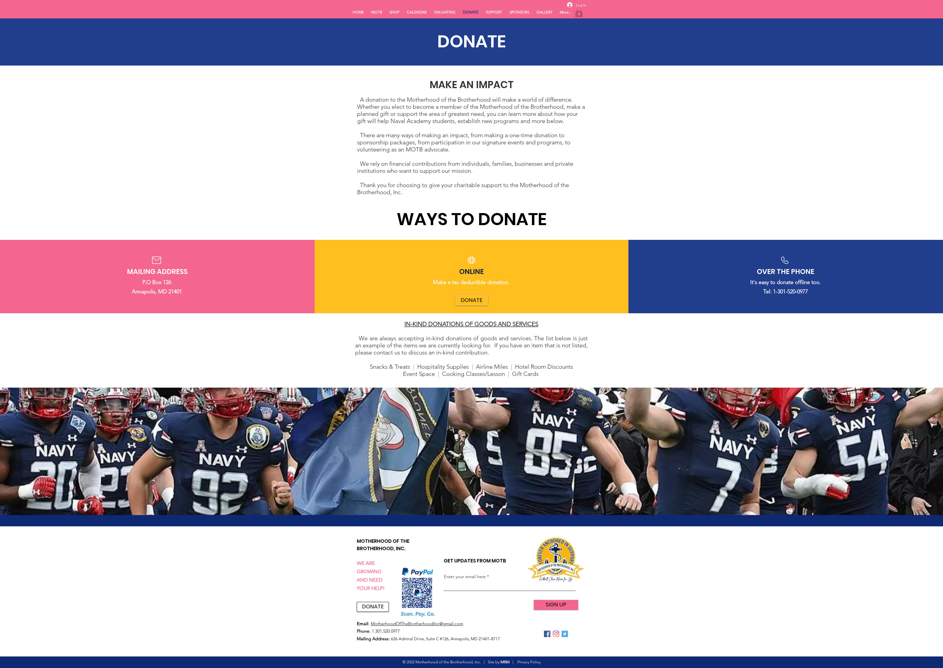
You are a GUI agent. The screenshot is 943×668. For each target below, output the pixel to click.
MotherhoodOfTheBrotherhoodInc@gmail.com (417, 624)
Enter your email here (465, 576)
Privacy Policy (529, 662)
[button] (579, 12)
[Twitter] (565, 634)
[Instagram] (556, 634)
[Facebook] (547, 634)
